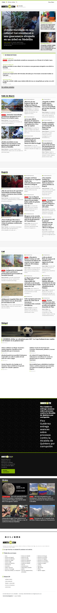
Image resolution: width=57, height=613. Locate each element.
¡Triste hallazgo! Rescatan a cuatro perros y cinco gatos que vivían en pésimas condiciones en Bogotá (11, 222)
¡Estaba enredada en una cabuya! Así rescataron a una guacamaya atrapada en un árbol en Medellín (19, 34)
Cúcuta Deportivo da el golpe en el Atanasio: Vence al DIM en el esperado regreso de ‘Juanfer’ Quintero (12, 365)
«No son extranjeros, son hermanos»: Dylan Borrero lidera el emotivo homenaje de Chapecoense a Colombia (42, 498)
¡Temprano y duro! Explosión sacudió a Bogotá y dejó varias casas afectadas (48, 203)
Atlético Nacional (9, 567)
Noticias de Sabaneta (26, 560)
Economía (7, 566)
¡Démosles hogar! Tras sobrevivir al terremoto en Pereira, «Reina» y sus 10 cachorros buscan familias (14, 520)
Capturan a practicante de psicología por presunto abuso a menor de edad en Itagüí (32, 140)
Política (39, 568)
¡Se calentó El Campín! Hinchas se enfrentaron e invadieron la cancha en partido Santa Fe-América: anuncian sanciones (41, 357)
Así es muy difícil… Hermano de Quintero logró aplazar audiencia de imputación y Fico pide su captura (32, 122)
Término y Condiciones (10, 583)
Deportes (39, 566)
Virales (5, 480)
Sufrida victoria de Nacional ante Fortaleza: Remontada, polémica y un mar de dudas (42, 349)
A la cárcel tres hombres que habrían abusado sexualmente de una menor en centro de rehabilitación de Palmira (48, 283)
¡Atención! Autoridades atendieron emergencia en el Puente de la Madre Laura (30, 60)
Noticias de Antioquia (46, 22)
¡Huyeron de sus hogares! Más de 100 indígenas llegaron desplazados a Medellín (32, 104)
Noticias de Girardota (9, 563)
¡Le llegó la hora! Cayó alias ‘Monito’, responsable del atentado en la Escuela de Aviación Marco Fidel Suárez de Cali (32, 282)
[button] (3, 2)
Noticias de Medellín (9, 26)
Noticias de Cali (46, 275)
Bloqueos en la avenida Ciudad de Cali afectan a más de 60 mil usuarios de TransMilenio (32, 218)
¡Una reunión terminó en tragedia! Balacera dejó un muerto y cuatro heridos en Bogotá (48, 182)
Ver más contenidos (6, 471)
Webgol (4, 323)
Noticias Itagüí (8, 561)
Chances (23, 564)
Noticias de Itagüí (29, 136)
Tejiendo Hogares (41, 570)
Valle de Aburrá (7, 96)
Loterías (39, 564)
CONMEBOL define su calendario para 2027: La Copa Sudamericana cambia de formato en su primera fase (28, 340)
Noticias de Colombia (42, 557)
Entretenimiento (24, 566)
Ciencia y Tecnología (9, 568)
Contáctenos (8, 587)
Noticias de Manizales (10, 558)
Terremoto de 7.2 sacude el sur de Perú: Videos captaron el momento (42, 519)
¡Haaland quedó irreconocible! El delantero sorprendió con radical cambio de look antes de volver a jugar (14, 356)
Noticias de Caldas (9, 560)
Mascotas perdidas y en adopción (12, 570)
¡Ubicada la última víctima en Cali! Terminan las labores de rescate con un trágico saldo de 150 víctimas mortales (32, 261)
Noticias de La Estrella (42, 560)
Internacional (8, 564)
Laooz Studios (17, 595)
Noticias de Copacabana (42, 561)
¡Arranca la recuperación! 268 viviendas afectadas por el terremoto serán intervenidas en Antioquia (48, 27)
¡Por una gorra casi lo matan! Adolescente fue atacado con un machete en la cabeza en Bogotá (48, 223)
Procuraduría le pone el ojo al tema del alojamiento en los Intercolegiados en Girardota (48, 146)
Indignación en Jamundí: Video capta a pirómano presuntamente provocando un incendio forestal (12, 272)
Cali (3, 252)
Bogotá (4, 172)
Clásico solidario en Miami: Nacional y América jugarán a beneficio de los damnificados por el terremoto (12, 349)
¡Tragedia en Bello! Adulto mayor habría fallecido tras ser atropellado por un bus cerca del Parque (48, 47)
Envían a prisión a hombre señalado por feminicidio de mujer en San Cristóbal (48, 125)
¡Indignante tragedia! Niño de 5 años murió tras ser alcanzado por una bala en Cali (11, 300)
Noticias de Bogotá (47, 175)
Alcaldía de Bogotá (41, 563)
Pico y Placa (51, 2)
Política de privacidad (10, 585)
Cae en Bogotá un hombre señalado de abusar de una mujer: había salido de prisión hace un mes (32, 200)
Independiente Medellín (26, 567)
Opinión (23, 568)
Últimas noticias (11, 2)
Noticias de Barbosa (25, 561)
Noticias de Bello (45, 43)
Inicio (6, 555)
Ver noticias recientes (7, 87)
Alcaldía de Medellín (25, 563)
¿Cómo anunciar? (8, 581)
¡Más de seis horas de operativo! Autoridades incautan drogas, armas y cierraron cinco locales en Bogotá (12, 193)
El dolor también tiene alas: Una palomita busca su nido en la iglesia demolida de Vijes (48, 303)
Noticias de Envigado (42, 558)
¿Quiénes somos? (8, 579)
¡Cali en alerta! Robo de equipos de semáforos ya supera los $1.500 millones (48, 260)
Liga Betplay (40, 567)
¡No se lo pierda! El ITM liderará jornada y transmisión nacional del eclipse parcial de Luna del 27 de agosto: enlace (14, 498)
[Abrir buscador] (16, 2)
